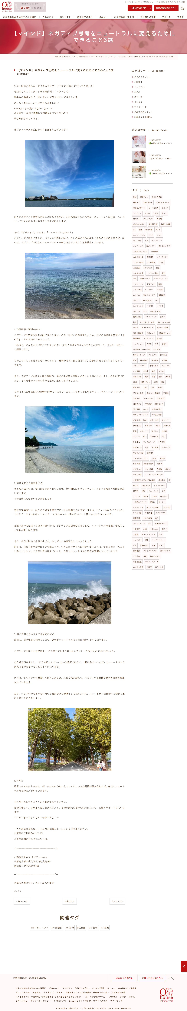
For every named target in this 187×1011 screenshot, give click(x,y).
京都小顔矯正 (138, 333)
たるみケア (166, 447)
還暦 (140, 229)
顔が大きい (150, 246)
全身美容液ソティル (143, 112)
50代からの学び (164, 322)
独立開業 (150, 257)
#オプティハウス (39, 927)
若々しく (136, 300)
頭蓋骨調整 (137, 561)
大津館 (159, 469)
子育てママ (151, 284)
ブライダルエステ (150, 551)
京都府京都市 (138, 273)
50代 (156, 382)
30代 (160, 534)
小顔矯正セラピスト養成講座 (144, 480)
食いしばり (137, 240)
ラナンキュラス (159, 485)
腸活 (162, 382)
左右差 (159, 338)
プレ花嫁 (136, 556)
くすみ (150, 235)
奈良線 (166, 393)
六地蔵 (135, 534)
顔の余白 (160, 289)
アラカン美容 (138, 393)
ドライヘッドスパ (148, 534)
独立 (150, 523)
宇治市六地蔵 (138, 453)
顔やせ (164, 529)
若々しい (162, 502)
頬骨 (153, 376)
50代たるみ (146, 485)
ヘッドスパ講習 (152, 273)
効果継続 (154, 251)
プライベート (140, 106)
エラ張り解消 (138, 262)
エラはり (136, 496)
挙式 (156, 344)
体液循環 (148, 229)
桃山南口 (161, 480)
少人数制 (155, 447)
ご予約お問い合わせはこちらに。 (31, 838)
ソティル (136, 436)
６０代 (161, 545)
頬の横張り (144, 360)
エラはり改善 (138, 567)
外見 (145, 556)
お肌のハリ (137, 376)
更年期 (159, 218)
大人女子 (136, 218)
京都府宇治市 (148, 463)
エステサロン (161, 513)
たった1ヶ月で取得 (147, 322)
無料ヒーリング (139, 355)
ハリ (156, 300)
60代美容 (136, 387)
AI (134, 229)
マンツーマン (138, 284)
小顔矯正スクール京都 (141, 349)
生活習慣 (155, 360)
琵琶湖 (145, 496)
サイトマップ (116, 1001)
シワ (163, 491)
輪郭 (160, 284)
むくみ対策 (137, 474)
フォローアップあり (140, 458)
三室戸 (153, 458)
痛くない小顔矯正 (153, 507)
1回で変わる (148, 202)
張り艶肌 (136, 409)
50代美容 (136, 398)
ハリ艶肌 (136, 371)
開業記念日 (137, 317)
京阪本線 (148, 425)
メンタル (17, 891)
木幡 (145, 529)
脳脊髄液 (136, 551)
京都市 (135, 327)
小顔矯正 (138, 82)
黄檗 (143, 491)
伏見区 (149, 344)
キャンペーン (157, 240)
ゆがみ (161, 371)
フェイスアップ (149, 442)
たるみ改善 (137, 513)
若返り (160, 387)
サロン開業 (149, 469)
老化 (163, 273)
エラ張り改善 (157, 414)
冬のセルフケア (164, 246)
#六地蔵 (104, 927)
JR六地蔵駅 (151, 262)
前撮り (164, 344)
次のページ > (117, 901)
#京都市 (69, 927)
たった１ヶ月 (138, 306)
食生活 (167, 376)
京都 (153, 545)
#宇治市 (93, 927)
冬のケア (165, 208)
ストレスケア (148, 218)
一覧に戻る (69, 901)
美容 (134, 278)
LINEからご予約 (139, 7)
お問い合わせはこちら (166, 7)
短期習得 (136, 518)
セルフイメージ (150, 317)
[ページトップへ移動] (171, 978)
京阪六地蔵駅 (166, 224)
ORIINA (136, 442)
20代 (164, 436)
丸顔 (160, 376)
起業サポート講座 (140, 420)
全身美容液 (154, 436)
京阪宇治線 (154, 420)
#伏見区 (81, 927)
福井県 (135, 491)
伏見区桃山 (144, 545)
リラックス (165, 365)
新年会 (147, 213)
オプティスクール (151, 561)
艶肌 (134, 431)
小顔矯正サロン (164, 333)
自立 (156, 518)
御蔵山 (152, 502)
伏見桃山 (163, 355)
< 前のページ (22, 901)
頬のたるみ (159, 404)
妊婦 (134, 197)
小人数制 (161, 442)
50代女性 (167, 507)
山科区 (164, 431)
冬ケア (164, 213)
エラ (145, 311)
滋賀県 (162, 458)
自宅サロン (137, 404)
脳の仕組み (147, 300)
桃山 (134, 322)
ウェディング (138, 344)
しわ (146, 240)
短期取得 (150, 453)
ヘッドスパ (139, 86)
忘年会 (155, 213)
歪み (152, 387)
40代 (146, 387)
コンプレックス (139, 235)
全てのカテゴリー (142, 76)
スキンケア (144, 431)
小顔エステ (154, 529)
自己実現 (167, 425)
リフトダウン (162, 257)
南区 (144, 436)
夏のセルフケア (149, 295)
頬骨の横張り (157, 409)
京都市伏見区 (155, 311)
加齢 (157, 268)
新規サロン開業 (162, 327)
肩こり (162, 317)
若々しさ (136, 311)
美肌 (153, 371)
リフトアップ (148, 338)
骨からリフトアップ (140, 414)
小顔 (134, 545)
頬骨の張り (154, 365)
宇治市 (145, 371)
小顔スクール (138, 507)
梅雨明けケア (145, 278)
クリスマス (149, 289)
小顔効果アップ (160, 523)
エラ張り (156, 349)
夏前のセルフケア (162, 202)
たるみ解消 (147, 518)
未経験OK (161, 398)
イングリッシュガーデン (154, 474)
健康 (146, 540)
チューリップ (153, 491)
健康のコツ (151, 333)
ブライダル (152, 355)
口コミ (159, 235)
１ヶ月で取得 (153, 208)
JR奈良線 (136, 463)
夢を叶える (137, 425)
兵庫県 (154, 496)
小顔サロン (137, 469)
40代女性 (148, 513)
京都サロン (144, 197)
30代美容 (136, 268)
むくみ (145, 409)
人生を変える (138, 257)
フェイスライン (139, 523)
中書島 (157, 425)
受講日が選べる (139, 208)
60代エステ (148, 268)
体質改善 (148, 404)
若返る (167, 469)
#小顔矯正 (56, 927)
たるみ (137, 92)
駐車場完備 (153, 224)
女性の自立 (137, 289)
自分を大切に (157, 197)
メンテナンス (138, 246)
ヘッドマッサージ (158, 540)
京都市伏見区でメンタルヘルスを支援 (34, 882)
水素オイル (137, 447)
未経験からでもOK (140, 251)
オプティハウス (147, 327)
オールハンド (149, 398)
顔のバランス (165, 551)
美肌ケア (136, 202)
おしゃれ (136, 295)
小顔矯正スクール (140, 502)
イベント (160, 306)
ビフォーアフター (139, 365)
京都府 (164, 360)
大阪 (146, 447)
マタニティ (137, 213)
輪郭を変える (155, 556)
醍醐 (146, 376)
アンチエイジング (160, 278)
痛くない (155, 431)
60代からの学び (139, 224)
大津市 (159, 463)
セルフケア (166, 420)
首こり (158, 229)
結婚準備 (136, 338)
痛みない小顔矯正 (153, 393)
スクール (138, 96)
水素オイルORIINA (143, 116)
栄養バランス (145, 382)
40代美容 (163, 496)
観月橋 (135, 485)
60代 (135, 382)
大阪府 (149, 567)
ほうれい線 (159, 567)
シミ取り (150, 306)
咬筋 (134, 360)
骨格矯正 (162, 295)
